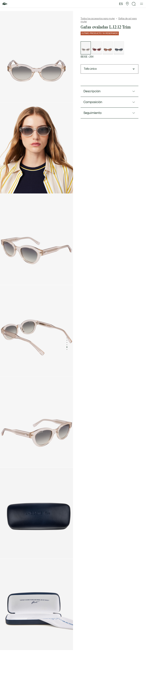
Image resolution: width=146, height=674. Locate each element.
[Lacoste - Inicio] (5, 4)
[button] (127, 3)
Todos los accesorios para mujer (98, 18)
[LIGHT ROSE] (97, 48)
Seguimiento (92, 112)
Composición (92, 102)
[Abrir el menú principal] (141, 4)
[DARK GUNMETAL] (119, 48)
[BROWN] (108, 48)
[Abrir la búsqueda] (134, 3)
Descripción (92, 91)
